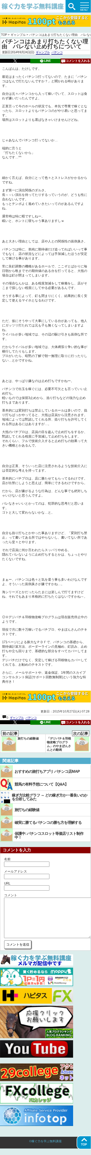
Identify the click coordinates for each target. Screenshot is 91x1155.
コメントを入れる (78, 61)
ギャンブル (43, 52)
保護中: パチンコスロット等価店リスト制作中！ (49, 835)
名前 (7, 859)
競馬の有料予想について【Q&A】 (41, 784)
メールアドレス (15, 871)
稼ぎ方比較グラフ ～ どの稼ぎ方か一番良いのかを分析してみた (49, 797)
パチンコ (57, 52)
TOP (84, 1144)
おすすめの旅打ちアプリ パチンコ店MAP (47, 771)
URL (7, 883)
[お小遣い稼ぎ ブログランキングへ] (36, 1037)
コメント (10, 895)
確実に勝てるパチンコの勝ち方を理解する (48, 822)
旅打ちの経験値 (21, 737)
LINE (47, 61)
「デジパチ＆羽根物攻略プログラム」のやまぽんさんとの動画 (67, 742)
